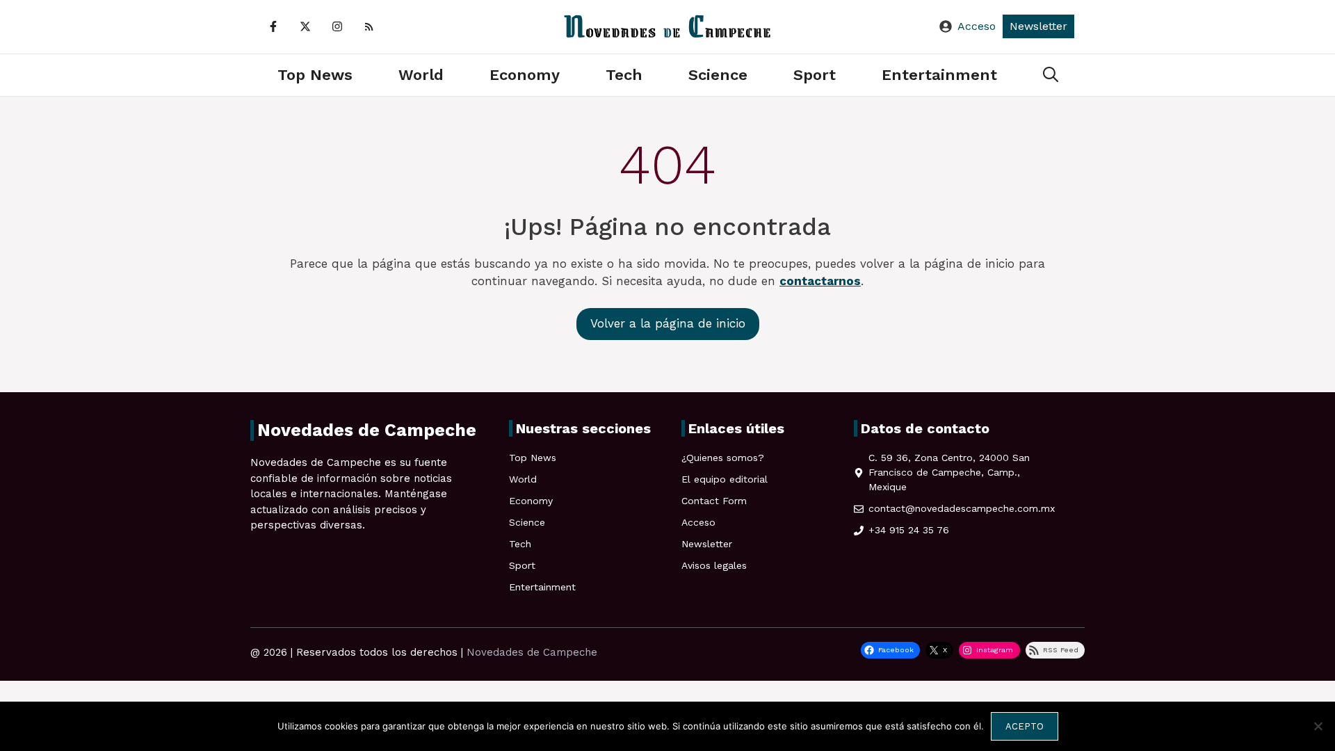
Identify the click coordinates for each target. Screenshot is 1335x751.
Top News (315, 74)
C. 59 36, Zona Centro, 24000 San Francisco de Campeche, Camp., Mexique (949, 472)
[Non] (1318, 726)
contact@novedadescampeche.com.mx (961, 508)
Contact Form (714, 500)
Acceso (976, 26)
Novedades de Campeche (532, 652)
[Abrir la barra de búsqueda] (1050, 75)
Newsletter (1038, 26)
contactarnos (820, 281)
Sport (814, 74)
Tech (624, 74)
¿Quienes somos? (722, 457)
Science (717, 74)
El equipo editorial (724, 479)
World (421, 74)
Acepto (1024, 726)
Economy (525, 74)
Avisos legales (714, 565)
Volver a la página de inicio (667, 323)
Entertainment (939, 74)
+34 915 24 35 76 (908, 529)
